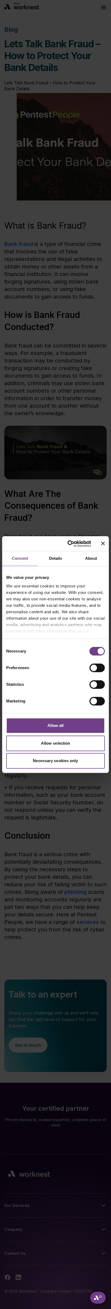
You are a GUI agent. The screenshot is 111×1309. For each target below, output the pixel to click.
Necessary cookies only (55, 760)
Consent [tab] (20, 558)
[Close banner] (103, 544)
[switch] (97, 668)
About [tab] (91, 558)
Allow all (55, 725)
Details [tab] (55, 558)
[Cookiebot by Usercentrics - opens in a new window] (68, 543)
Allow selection (55, 743)
